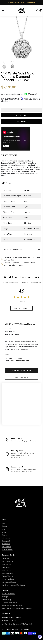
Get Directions (21, 377)
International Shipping (9, 582)
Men (3, 523)
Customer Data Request (9, 602)
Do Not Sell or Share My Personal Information (17, 608)
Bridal (3, 529)
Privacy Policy (6, 564)
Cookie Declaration (8, 594)
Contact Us (5, 558)
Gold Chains (6, 544)
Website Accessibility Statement (12, 605)
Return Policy (6, 567)
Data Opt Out (6, 597)
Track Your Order (7, 561)
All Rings (4, 532)
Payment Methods (8, 579)
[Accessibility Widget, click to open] (40, 637)
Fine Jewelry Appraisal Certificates (13, 585)
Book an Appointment (21, 370)
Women (4, 526)
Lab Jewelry (6, 538)
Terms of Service (7, 576)
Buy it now (21, 121)
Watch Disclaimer (7, 573)
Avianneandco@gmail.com (11, 617)
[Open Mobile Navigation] (4, 10)
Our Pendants (6, 547)
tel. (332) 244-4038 (9, 621)
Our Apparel (6, 541)
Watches (4, 535)
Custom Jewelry (7, 550)
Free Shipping (6, 570)
